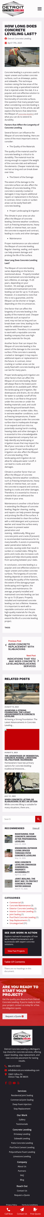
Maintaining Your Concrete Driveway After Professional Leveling (26, 837)
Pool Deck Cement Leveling (22, 1147)
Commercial (15, 902)
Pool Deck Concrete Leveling (23, 917)
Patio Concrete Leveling (22, 1143)
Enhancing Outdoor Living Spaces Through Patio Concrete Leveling (26, 852)
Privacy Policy (11, 1205)
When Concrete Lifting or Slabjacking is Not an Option (21, 800)
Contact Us (22, 1190)
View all (36, 828)
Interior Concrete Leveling (21, 911)
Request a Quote (22, 1195)
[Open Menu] (40, 9)
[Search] (38, 819)
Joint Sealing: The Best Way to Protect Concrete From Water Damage (26, 882)
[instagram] (10, 1083)
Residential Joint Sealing (22, 1095)
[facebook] (6, 1083)
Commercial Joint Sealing (22, 1100)
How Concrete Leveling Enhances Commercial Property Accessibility (25, 867)
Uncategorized (16, 923)
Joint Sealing (15, 914)
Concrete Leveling (22, 1129)
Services (22, 1091)
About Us (22, 1166)
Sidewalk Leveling (22, 1138)
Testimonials (22, 1124)
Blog (22, 1180)
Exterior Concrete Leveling (22, 908)
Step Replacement (22, 1108)
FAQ (22, 1175)
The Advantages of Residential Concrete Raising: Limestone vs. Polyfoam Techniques (22, 758)
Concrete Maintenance (20, 905)
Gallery (22, 1119)
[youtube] (14, 1083)
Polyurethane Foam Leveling (22, 1152)
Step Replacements (18, 920)
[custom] (18, 1083)
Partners (22, 1171)
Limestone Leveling (22, 1156)
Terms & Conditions (30, 1205)
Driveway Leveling (22, 1134)
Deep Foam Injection (22, 1104)
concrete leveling (26, 113)
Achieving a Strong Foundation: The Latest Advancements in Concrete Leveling (20, 713)
